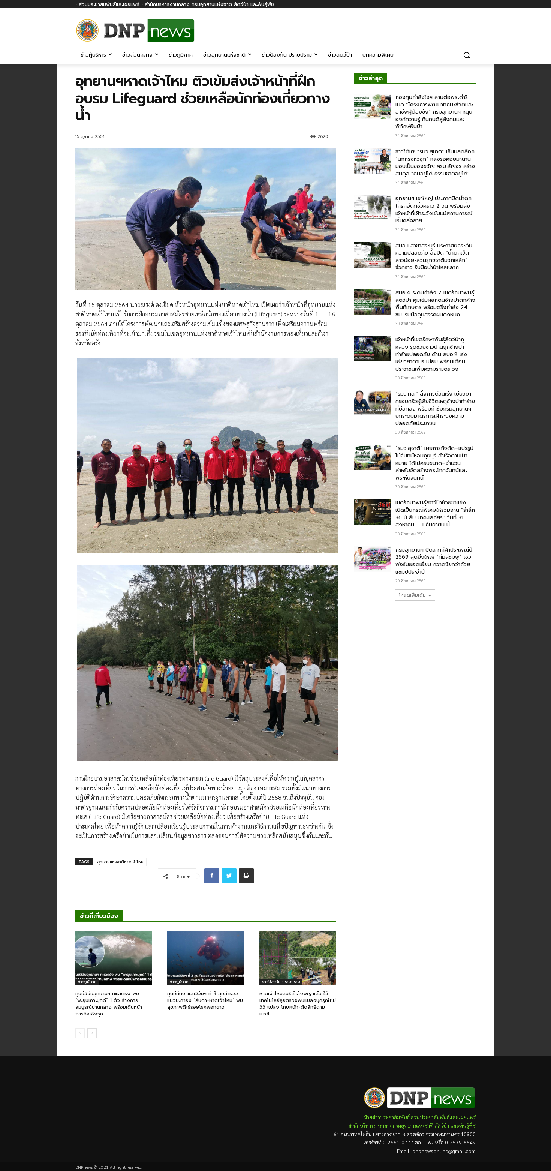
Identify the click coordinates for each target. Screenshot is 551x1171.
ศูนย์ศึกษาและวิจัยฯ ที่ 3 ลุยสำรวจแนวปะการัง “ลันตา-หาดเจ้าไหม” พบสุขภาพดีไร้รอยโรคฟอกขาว (205, 1000)
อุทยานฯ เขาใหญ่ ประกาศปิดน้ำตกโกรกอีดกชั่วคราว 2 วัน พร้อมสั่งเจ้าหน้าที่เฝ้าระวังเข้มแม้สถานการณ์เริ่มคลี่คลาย (433, 210)
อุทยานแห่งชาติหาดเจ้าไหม (120, 862)
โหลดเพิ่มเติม (412, 595)
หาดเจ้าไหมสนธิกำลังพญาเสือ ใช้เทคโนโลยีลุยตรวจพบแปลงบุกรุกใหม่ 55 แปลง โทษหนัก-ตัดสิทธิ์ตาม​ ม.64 (297, 1004)
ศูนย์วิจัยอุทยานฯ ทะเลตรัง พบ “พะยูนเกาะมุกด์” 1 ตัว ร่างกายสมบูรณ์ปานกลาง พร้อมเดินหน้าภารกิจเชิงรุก (108, 1004)
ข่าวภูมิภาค (87, 982)
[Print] (246, 875)
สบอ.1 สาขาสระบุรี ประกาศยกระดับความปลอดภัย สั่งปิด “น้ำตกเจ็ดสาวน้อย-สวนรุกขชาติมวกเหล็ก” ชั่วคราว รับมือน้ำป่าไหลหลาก (433, 257)
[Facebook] (471, 25)
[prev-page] (80, 1033)
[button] (467, 55)
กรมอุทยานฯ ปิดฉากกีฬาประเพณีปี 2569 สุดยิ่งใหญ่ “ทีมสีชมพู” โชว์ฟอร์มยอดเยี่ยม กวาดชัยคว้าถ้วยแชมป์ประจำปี (433, 561)
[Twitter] (229, 875)
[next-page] (92, 1033)
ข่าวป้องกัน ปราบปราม (281, 982)
